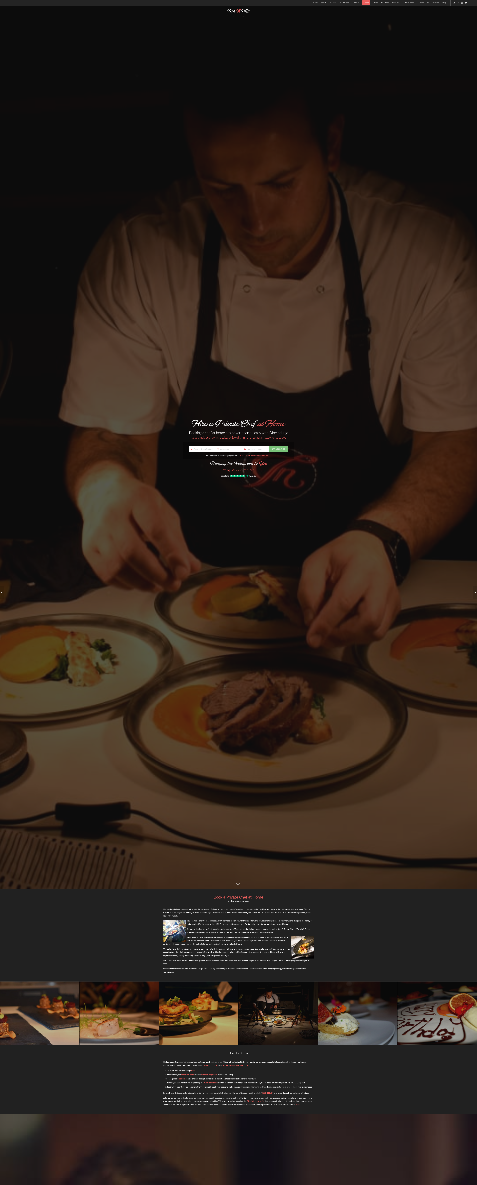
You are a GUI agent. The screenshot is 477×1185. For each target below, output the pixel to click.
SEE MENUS (277, 449)
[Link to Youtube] (465, 3)
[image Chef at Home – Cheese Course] (358, 1013)
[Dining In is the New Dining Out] (2, 592)
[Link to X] (454, 3)
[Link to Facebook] (458, 3)
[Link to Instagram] (462, 3)
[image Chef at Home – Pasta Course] (198, 1013)
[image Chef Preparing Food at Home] (278, 1013)
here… (194, 1070)
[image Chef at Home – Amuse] (40, 1013)
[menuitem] (315, 3)
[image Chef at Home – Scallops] (119, 1013)
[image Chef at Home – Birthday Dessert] (437, 1013)
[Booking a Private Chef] (475, 592)
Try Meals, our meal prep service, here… (254, 455)
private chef (264, 920)
